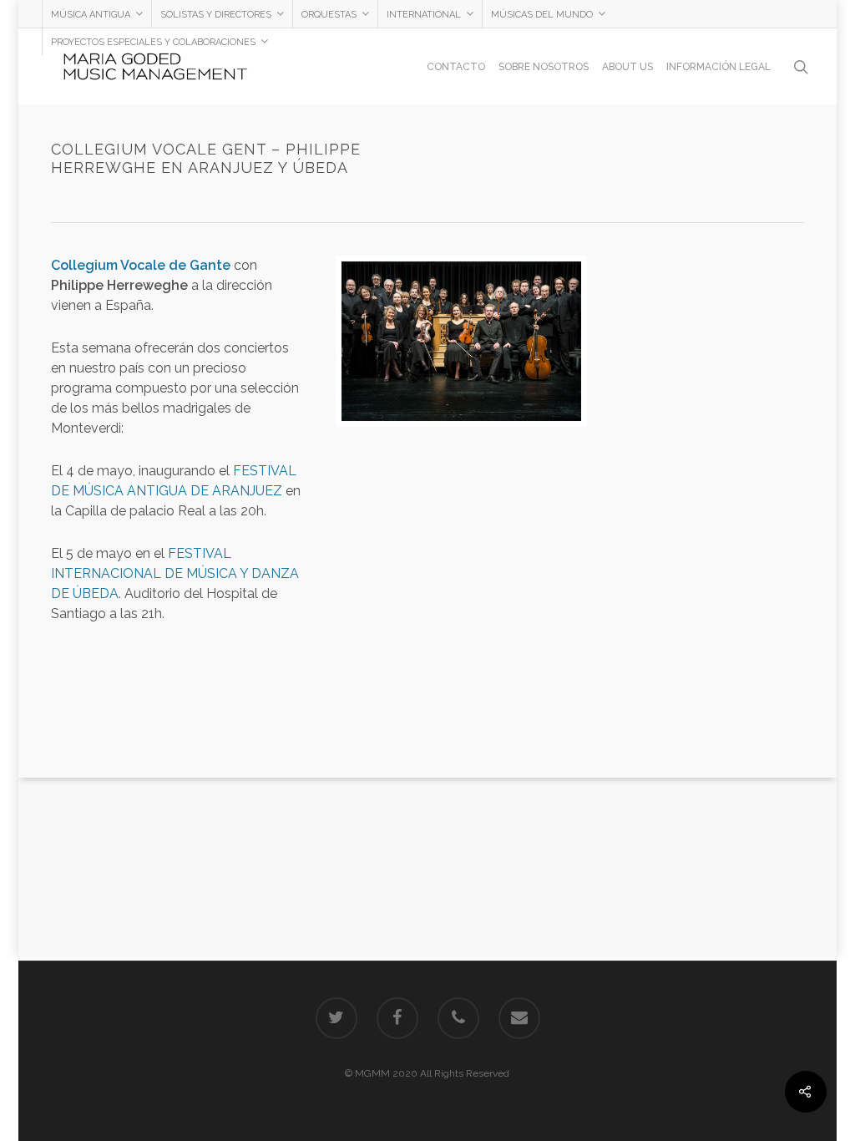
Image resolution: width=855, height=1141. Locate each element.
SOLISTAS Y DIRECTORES (215, 14)
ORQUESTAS (329, 14)
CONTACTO (456, 67)
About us (627, 67)
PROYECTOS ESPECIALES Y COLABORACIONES (153, 42)
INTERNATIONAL (424, 14)
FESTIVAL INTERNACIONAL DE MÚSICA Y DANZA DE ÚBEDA (175, 573)
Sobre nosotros (543, 67)
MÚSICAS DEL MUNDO (542, 14)
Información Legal (718, 67)
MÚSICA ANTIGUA (90, 14)
